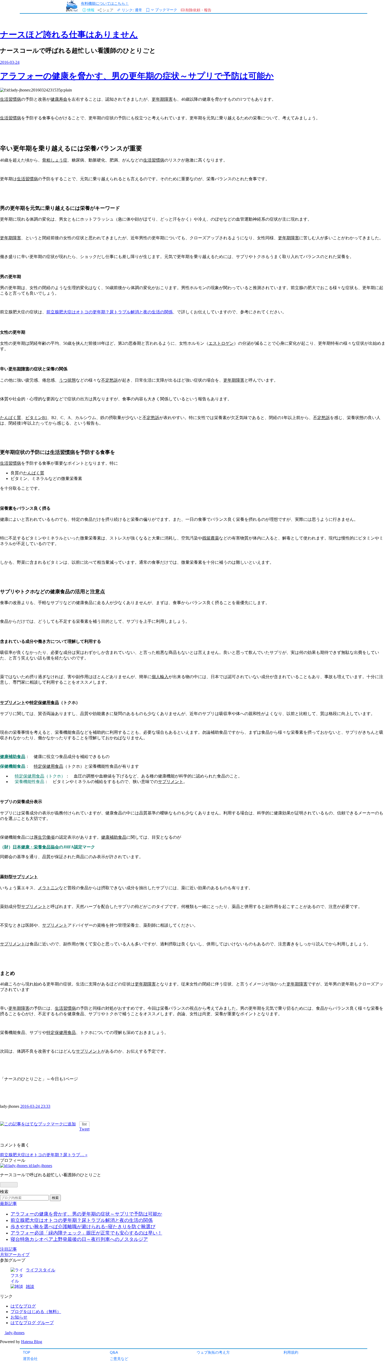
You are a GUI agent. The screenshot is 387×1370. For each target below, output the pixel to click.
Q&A (114, 1352)
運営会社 (30, 1358)
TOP (26, 1352)
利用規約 (291, 1352)
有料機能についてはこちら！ (105, 3)
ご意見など (119, 1358)
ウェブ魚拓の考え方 (213, 1352)
